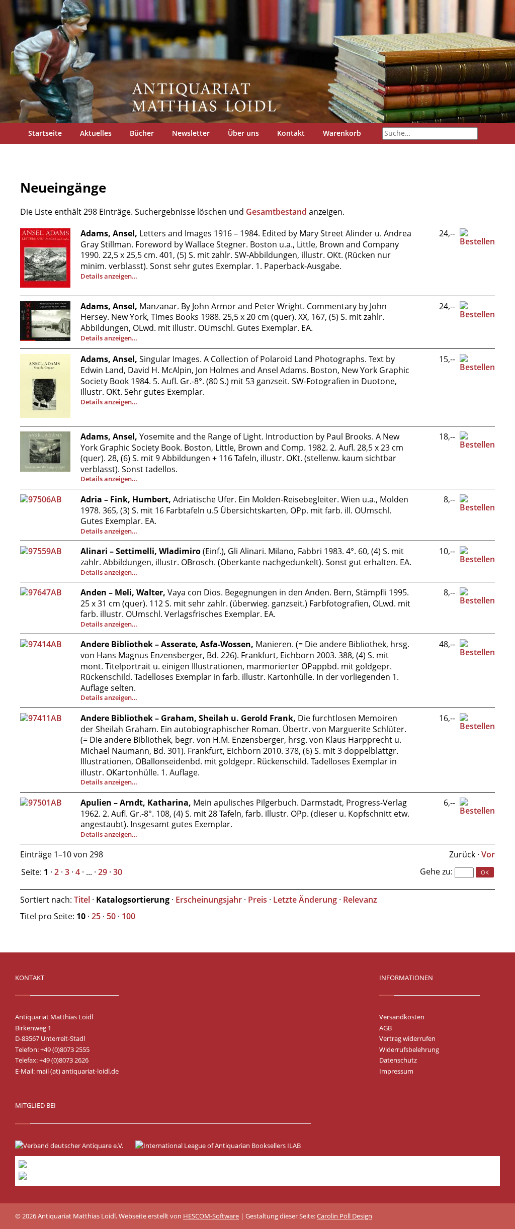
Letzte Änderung (305, 899)
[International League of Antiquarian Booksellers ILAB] (223, 1145)
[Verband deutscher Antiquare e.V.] (74, 1145)
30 (117, 871)
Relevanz (360, 899)
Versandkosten (401, 1016)
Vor (488, 854)
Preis (257, 899)
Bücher (142, 133)
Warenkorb (342, 133)
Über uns (243, 133)
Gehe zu (435, 871)
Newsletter (191, 133)
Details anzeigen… (108, 276)
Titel (82, 899)
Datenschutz (398, 1060)
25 (96, 916)
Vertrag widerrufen (407, 1038)
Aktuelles (96, 133)
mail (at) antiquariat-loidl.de (77, 1071)
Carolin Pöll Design (344, 1215)
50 (111, 916)
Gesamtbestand (276, 211)
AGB (385, 1027)
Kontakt (291, 133)
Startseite (45, 133)
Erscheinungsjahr (209, 899)
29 (102, 871)
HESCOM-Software (211, 1215)
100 (128, 916)
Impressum (396, 1071)
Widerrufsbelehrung (409, 1049)
